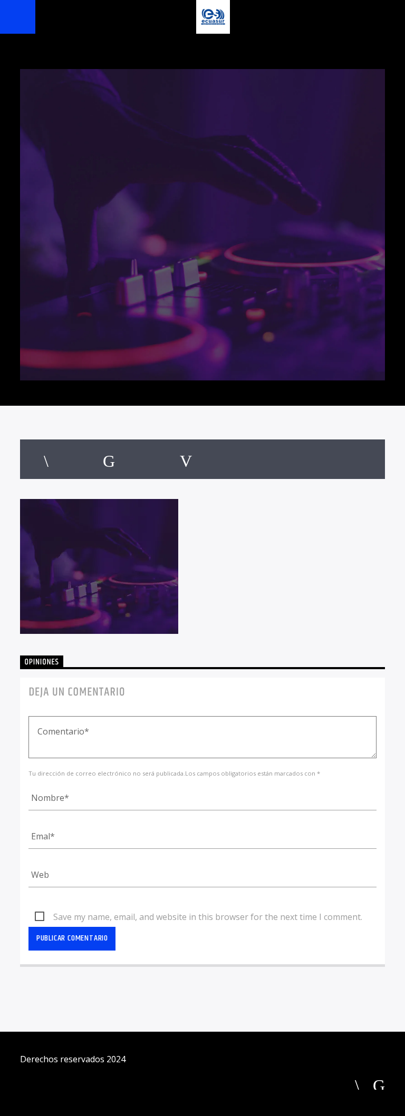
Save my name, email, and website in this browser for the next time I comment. (207, 917)
